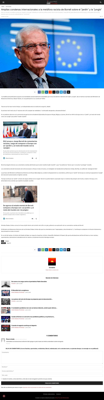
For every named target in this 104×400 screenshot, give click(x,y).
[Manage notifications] (4, 396)
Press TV (9, 243)
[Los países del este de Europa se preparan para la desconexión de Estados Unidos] (5, 301)
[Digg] (68, 92)
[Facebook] (39, 92)
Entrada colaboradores (49, 394)
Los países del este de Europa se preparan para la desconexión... (32, 299)
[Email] (54, 92)
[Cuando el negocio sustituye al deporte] (5, 328)
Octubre (52, 267)
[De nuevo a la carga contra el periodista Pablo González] (5, 284)
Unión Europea (8, 6)
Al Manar (7, 241)
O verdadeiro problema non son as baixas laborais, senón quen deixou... (34, 308)
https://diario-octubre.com (52, 270)
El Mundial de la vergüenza (20, 290)
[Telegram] (61, 92)
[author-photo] (52, 265)
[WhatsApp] (42, 92)
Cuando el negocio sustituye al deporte (24, 325)
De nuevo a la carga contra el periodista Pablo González (29, 281)
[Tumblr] (57, 92)
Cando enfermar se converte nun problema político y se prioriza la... (33, 316)
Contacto (58, 394)
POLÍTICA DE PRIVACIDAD (62, 397)
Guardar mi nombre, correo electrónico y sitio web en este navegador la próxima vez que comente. (27, 379)
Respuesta (8, 343)
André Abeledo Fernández (17, 292)
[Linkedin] (46, 92)
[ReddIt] (50, 92)
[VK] (64, 92)
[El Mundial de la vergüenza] (5, 293)
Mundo (3, 6)
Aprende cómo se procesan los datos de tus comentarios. (37, 387)
